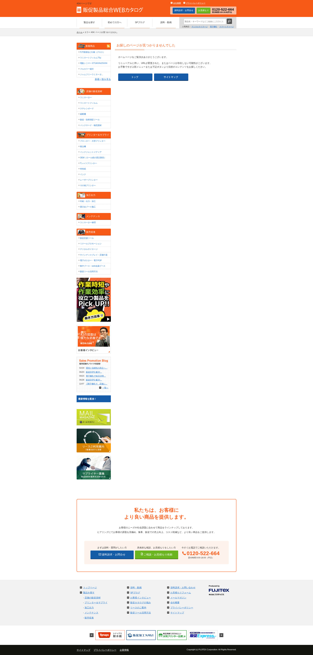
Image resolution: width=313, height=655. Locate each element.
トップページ (90, 587)
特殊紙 (83, 169)
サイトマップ (177, 612)
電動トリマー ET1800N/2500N (93, 63)
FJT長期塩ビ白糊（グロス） (92, 52)
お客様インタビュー (140, 597)
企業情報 (124, 650)
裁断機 (83, 114)
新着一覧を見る (103, 79)
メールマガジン (178, 597)
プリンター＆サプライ (96, 602)
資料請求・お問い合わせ (182, 587)
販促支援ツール (87, 238)
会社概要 (177, 3)
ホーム (79, 32)
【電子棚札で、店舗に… (96, 384)
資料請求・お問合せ (183, 10)
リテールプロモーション (91, 244)
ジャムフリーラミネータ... (91, 74)
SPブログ (135, 592)
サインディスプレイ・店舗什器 (93, 255)
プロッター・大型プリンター (92, 141)
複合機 (83, 146)
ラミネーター (86, 97)
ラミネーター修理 (88, 222)
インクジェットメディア (91, 152)
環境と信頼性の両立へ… (96, 368)
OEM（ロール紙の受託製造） (93, 157)
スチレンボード (87, 108)
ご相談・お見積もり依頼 (157, 554)
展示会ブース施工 (88, 207)
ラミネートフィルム (89, 103)
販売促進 (89, 617)
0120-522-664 (203, 553)
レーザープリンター (89, 180)
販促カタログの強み (140, 602)
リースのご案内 (138, 607)
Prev (92, 635)
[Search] (229, 21)
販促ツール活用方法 (89, 271)
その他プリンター (88, 185)
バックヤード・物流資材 (91, 125)
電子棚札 (213, 27)
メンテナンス (91, 612)
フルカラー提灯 (87, 69)
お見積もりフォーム (180, 592)
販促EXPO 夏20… (94, 372)
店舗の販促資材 (93, 597)
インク (83, 174)
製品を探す (89, 592)
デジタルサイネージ (200, 27)
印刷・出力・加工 (88, 201)
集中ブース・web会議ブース (92, 266)
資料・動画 (136, 587)
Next (221, 635)
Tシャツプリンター (88, 163)
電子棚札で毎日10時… (96, 376)
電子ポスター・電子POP (91, 260)
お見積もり (203, 10)
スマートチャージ (226, 27)
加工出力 (89, 607)
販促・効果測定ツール (90, 119)
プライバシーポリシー (195, 3)
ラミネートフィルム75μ (90, 58)
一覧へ (105, 388)
